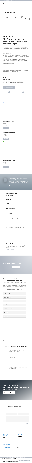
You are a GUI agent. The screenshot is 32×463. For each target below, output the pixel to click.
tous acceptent (22, 460)
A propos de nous (5, 434)
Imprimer (18, 450)
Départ (12, 17)
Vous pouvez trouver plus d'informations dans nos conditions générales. (16, 241)
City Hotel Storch (19, 439)
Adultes (16, 17)
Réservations (6, 138)
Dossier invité (6, 447)
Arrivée (7, 17)
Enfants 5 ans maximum (21, 17)
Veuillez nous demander (10, 249)
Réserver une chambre (9, 87)
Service (4, 450)
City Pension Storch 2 (20, 440)
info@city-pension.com (6, 444)
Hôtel (4, 449)
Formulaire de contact (6, 435)
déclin (28, 460)
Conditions (18, 449)
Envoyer (27, 423)
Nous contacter (16, 267)
